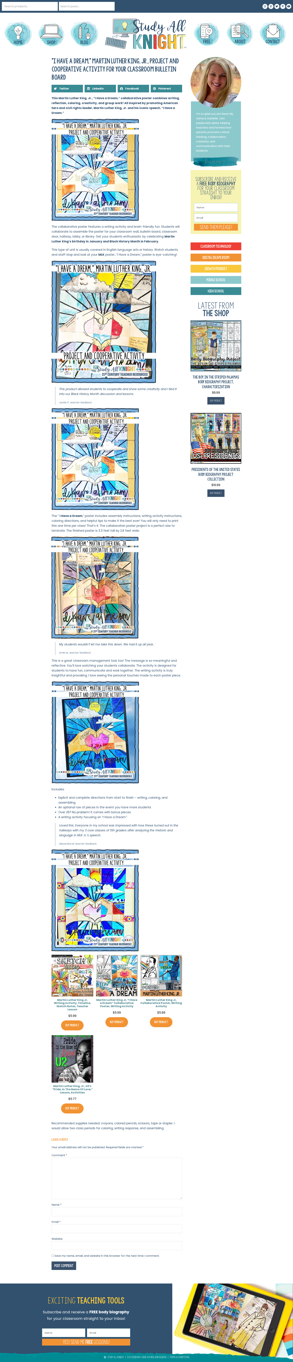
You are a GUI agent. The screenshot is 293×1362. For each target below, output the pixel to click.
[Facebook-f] (271, 6)
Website (57, 1239)
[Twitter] (276, 6)
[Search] (110, 6)
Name (57, 1205)
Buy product (72, 1025)
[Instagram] (265, 6)
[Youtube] (288, 6)
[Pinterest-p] (282, 6)
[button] (67, 88)
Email (56, 1222)
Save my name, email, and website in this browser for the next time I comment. (107, 1256)
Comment (59, 1155)
